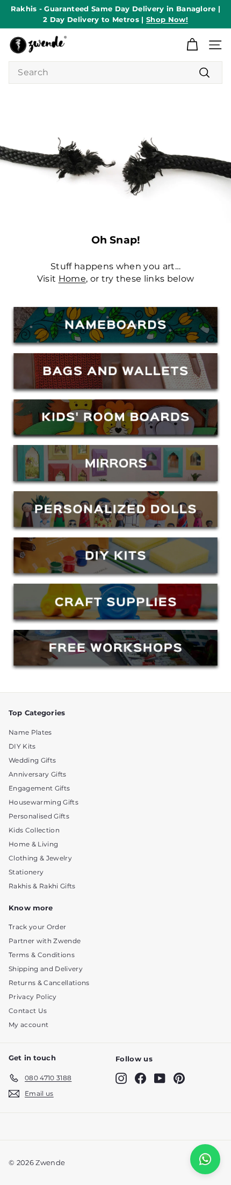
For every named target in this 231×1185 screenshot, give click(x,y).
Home (72, 279)
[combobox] (115, 72)
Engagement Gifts (39, 788)
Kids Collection (34, 830)
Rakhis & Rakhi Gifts (42, 886)
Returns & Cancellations (49, 983)
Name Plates (30, 732)
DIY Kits (22, 746)
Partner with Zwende (45, 941)
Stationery (26, 872)
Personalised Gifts (39, 816)
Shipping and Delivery (46, 969)
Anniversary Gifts (38, 774)
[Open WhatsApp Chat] (205, 1159)
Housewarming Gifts (43, 802)
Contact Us (28, 1011)
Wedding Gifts (32, 760)
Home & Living (33, 844)
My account (28, 1025)
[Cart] (192, 45)
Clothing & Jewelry (40, 858)
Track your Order (37, 927)
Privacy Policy (33, 997)
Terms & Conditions (42, 955)
